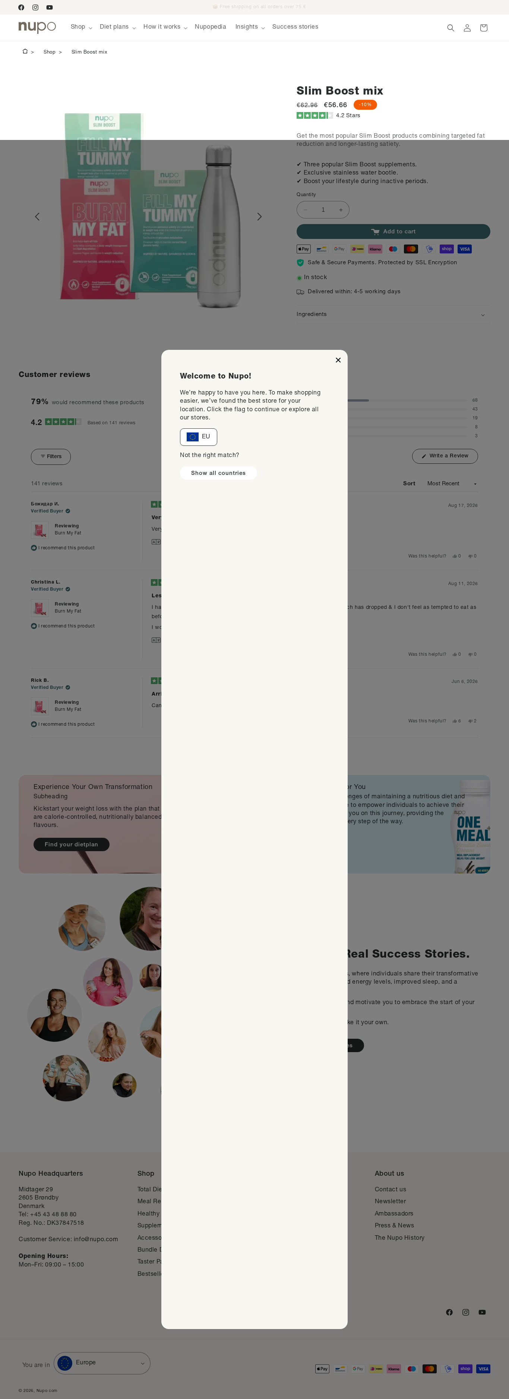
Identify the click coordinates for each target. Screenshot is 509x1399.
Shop (50, 52)
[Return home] (25, 52)
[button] (275, 7)
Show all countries (218, 473)
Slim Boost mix (89, 52)
